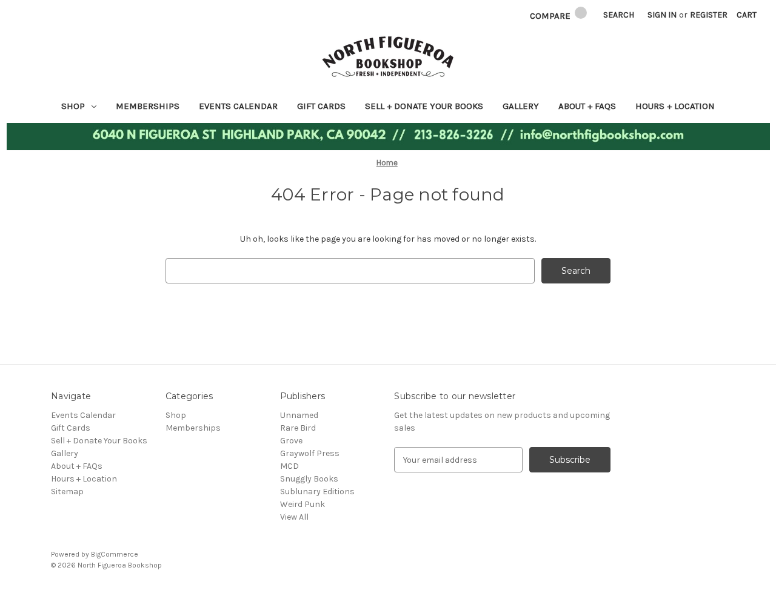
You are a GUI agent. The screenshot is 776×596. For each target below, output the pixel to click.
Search (618, 15)
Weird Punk (302, 504)
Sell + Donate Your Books (424, 106)
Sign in (662, 15)
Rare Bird (298, 428)
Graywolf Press (310, 453)
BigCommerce (114, 554)
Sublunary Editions (317, 491)
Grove (291, 440)
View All (294, 517)
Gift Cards (321, 106)
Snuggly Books (309, 479)
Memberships (147, 106)
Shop (73, 106)
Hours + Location (675, 106)
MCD (289, 466)
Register (709, 15)
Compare (551, 15)
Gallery (521, 106)
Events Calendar (238, 106)
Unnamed (299, 415)
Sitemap (67, 491)
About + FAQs (587, 106)
